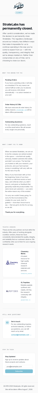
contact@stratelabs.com (21, 335)
